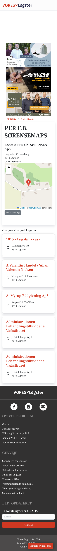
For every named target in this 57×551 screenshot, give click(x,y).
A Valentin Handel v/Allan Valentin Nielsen (27, 267)
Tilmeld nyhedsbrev (40, 545)
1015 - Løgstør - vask (23, 239)
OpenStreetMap (34, 207)
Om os (5, 424)
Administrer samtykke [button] (14, 442)
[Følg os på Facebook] (14, 407)
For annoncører (10, 428)
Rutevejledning (13, 212)
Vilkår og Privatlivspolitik (15, 433)
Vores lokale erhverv (13, 465)
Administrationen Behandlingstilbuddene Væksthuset (25, 326)
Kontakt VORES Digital (14, 437)
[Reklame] (28, 55)
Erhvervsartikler (10, 479)
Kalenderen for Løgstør (14, 470)
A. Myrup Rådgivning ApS (27, 295)
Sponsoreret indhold (13, 493)
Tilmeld (28, 524)
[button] (28, 182)
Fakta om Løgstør (11, 474)
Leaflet (22, 207)
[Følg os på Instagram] (28, 407)
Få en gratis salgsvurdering (16, 488)
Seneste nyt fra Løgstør (14, 461)
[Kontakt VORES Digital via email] (43, 407)
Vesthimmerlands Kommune (17, 483)
